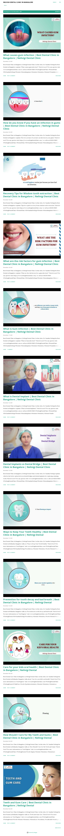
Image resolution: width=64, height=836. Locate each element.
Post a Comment (11, 75)
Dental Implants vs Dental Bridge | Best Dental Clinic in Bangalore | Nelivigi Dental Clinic (29, 466)
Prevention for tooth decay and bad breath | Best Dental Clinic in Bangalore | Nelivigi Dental (31, 601)
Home (5, 5)
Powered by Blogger (32, 832)
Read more (58, 75)
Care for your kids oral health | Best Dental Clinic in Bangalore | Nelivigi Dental (31, 669)
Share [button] (4, 75)
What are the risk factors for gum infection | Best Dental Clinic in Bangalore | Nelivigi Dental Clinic (31, 263)
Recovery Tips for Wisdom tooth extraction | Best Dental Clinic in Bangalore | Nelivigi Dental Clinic (31, 195)
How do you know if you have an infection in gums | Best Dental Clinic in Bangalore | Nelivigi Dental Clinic (31, 125)
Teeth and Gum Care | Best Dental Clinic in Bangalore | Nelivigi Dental (27, 804)
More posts (58, 827)
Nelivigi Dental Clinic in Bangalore (18, 2)
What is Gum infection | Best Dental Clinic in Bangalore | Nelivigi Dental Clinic (28, 330)
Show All (57, 11)
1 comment (10, 349)
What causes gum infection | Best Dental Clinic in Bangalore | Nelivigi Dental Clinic (31, 57)
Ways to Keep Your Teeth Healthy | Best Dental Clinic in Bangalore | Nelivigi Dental (29, 533)
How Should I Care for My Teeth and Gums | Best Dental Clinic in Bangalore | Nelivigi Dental (30, 736)
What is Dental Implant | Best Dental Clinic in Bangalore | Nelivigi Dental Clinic (28, 398)
